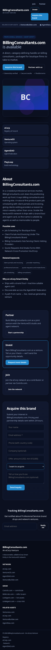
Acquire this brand (37, 16)
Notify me (43, 526)
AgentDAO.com (9, 576)
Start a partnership (16, 333)
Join (33, 4)
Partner (42, 4)
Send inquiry (15, 487)
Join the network (15, 389)
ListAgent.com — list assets (13, 598)
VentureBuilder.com (10, 580)
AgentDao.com (8, 623)
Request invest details (17, 362)
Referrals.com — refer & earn (14, 594)
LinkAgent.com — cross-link (14, 601)
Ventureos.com (8, 612)
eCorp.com (7, 569)
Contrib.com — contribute (13, 590)
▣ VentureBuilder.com (27, 25)
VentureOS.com (9, 572)
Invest (34, 9)
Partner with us (35, 67)
